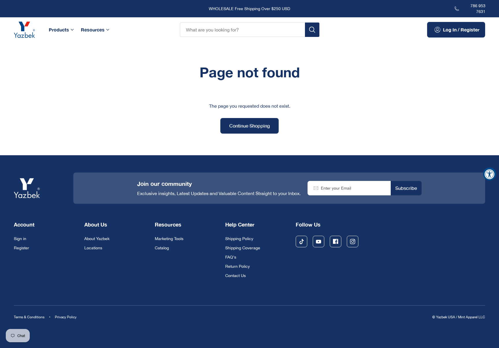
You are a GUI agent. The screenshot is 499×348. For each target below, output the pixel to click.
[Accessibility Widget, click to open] (489, 174)
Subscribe (406, 188)
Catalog (162, 248)
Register (21, 248)
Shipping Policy (239, 238)
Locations (93, 248)
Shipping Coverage (242, 248)
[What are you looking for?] (312, 30)
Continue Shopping (249, 125)
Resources (93, 29)
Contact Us (235, 275)
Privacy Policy (66, 317)
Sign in (20, 238)
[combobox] (242, 30)
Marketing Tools (169, 238)
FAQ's (230, 257)
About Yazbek (96, 238)
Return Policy (237, 266)
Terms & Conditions (29, 317)
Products (59, 29)
